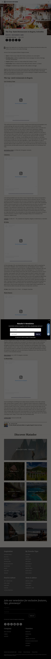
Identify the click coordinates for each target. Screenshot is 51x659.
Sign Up (38, 334)
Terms (27, 337)
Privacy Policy (33, 337)
